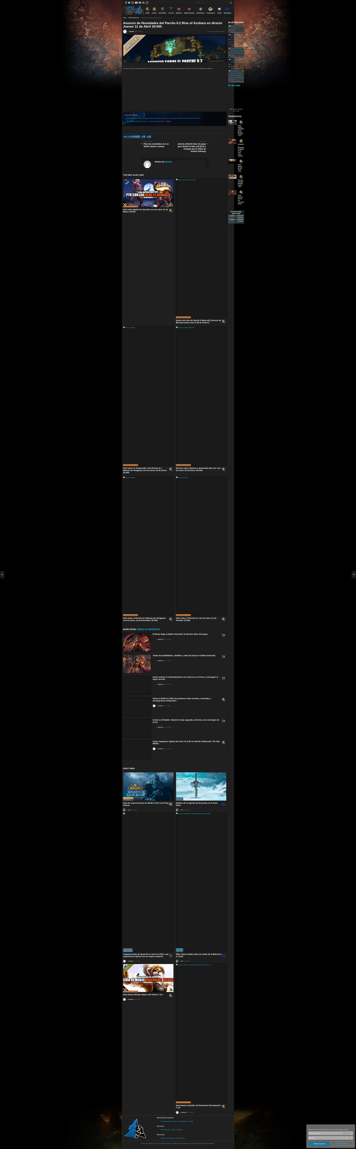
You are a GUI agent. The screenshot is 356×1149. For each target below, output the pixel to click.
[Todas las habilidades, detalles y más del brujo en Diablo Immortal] (137, 663)
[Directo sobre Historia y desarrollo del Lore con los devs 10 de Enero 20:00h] (201, 396)
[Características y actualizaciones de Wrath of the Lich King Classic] (232, 141)
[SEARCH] (198, 2)
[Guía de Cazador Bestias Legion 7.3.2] (232, 177)
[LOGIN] (231, 2)
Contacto (230, 1146)
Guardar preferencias (342, 1144)
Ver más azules (234, 85)
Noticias (127, 800)
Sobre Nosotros (165, 1121)
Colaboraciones (183, 1121)
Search (227, 3)
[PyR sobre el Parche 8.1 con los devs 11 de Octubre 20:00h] (201, 546)
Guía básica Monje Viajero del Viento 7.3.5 (143, 994)
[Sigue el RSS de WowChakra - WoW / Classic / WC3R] (144, 2)
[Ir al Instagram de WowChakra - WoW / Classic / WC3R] (148, 2)
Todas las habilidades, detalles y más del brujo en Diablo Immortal (184, 655)
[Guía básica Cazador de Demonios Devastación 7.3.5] (201, 1033)
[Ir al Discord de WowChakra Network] (140, 2)
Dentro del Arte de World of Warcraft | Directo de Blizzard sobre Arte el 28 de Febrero (198, 321)
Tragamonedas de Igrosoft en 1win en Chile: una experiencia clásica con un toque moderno (146, 955)
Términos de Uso (180, 1138)
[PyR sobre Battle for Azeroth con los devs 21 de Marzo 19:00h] (148, 193)
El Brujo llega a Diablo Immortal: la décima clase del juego (180, 634)
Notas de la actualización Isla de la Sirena (235, 62)
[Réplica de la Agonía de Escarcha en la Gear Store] (201, 786)
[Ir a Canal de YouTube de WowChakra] (137, 2)
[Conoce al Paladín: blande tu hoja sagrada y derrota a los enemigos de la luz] (137, 728)
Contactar (174, 1121)
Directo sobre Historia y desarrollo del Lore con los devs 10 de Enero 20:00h (198, 469)
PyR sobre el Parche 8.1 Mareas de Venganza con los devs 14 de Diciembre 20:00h (144, 619)
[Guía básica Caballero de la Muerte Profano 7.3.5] (232, 122)
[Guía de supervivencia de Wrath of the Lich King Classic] (148, 786)
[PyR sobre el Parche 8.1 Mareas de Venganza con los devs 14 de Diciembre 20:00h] (148, 546)
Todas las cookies (319, 1144)
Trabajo (191, 1121)
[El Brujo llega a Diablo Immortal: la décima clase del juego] (137, 642)
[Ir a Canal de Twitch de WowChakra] (133, 2)
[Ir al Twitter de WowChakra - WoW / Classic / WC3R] (130, 2)
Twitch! (169, 121)
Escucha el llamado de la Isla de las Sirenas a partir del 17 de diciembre (236, 51)
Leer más (346, 1129)
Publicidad (180, 1129)
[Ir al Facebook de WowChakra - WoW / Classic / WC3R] (126, 2)
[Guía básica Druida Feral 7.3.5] (232, 161)
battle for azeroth (132, 136)
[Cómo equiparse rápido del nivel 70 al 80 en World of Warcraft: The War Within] (137, 749)
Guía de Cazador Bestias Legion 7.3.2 (240, 183)
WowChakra (128, 949)
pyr (143, 136)
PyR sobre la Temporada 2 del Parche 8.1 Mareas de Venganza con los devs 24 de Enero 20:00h (145, 470)
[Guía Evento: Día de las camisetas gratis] (232, 192)
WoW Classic (128, 798)
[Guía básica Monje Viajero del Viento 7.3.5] (148, 978)
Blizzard (179, 798)
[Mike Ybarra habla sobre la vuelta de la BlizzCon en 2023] (201, 882)
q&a (149, 136)
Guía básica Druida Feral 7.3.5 (240, 168)
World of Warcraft (130, 206)
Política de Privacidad (167, 1138)
